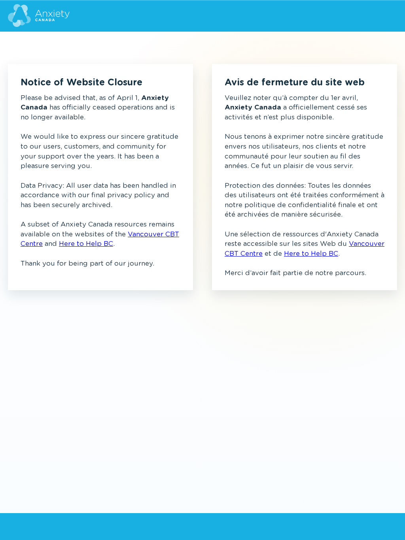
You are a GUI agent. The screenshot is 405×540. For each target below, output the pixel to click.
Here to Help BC (86, 243)
